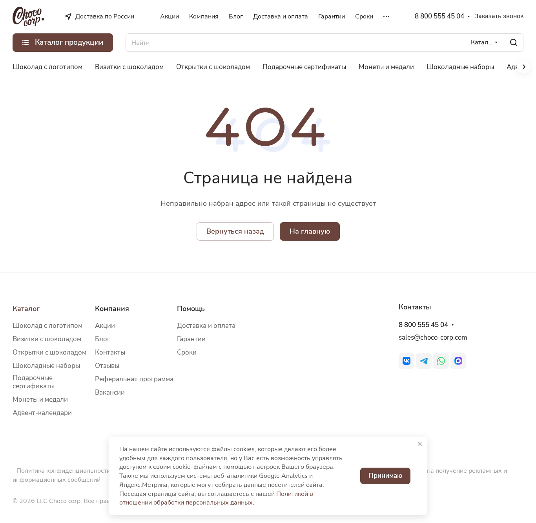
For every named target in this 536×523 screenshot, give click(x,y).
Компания (112, 308)
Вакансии (110, 392)
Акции (105, 325)
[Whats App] (441, 361)
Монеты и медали (40, 399)
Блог (102, 339)
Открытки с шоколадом (49, 352)
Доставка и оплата (206, 325)
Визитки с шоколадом (47, 339)
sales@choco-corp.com (433, 337)
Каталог (26, 308)
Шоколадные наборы (46, 365)
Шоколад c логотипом (47, 325)
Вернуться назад (235, 231)
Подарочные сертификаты (34, 382)
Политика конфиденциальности (63, 470)
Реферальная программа (134, 379)
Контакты (110, 352)
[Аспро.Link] (458, 361)
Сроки (187, 352)
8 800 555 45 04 (439, 16)
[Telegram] (424, 361)
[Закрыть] (420, 444)
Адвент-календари (42, 412)
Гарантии (191, 339)
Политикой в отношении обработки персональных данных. (216, 498)
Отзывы (107, 365)
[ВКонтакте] (406, 361)
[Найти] (513, 42)
